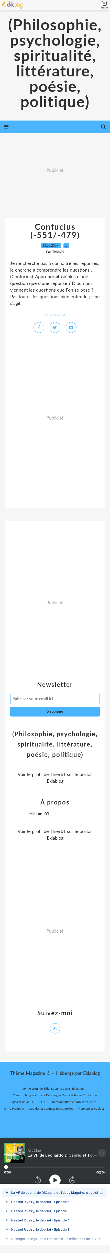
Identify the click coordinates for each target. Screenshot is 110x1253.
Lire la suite (55, 315)
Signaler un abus (22, 1101)
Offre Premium (14, 1108)
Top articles (70, 1095)
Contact (88, 1095)
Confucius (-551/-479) (55, 231)
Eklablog (91, 1073)
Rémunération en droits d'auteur (74, 1101)
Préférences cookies (91, 1108)
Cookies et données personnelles (51, 1108)
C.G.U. (42, 1101)
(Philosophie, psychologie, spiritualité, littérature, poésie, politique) (55, 64)
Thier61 (58, 774)
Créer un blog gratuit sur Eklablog (35, 1095)
